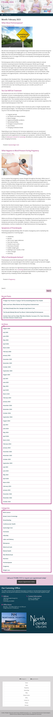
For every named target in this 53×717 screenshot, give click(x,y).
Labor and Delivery (8, 539)
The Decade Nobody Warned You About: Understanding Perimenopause (23, 312)
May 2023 (5, 474)
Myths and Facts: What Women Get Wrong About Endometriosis (21, 304)
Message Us (23, 679)
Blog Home (8, 14)
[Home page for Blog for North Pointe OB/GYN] (5, 9)
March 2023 (6, 482)
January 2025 (6, 401)
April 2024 (6, 436)
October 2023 (7, 459)
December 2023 (7, 451)
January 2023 (6, 490)
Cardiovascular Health (9, 524)
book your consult (12, 137)
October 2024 (7, 413)
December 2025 (7, 359)
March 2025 (6, 394)
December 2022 (7, 494)
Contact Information (35, 596)
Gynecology (26, 690)
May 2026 (5, 340)
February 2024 (7, 444)
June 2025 (6, 382)
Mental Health (7, 551)
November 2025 (7, 363)
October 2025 (7, 367)
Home (26, 682)
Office (26, 697)
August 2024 (6, 421)
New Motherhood (8, 554)
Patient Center (26, 695)
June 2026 (6, 336)
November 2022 (7, 498)
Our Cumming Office (11, 588)
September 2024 (7, 417)
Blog (27, 692)
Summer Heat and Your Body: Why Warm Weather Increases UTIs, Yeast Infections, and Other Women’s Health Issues (26, 316)
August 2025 (6, 374)
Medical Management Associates (33, 714)
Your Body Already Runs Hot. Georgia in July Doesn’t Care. (19, 308)
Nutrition (5, 558)
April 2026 (6, 344)
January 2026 (6, 355)
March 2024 (6, 440)
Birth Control (6, 512)
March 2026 (6, 347)
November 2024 (7, 409)
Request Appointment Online (26, 581)
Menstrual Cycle (7, 547)
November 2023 (7, 455)
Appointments (47, 7)
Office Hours (7, 605)
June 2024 (6, 428)
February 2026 (7, 351)
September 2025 (7, 371)
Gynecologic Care (14, 145)
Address (6, 596)
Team (26, 685)
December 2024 (7, 405)
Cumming (22, 137)
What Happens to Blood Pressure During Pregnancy (20, 150)
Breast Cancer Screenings (10, 516)
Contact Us (26, 700)
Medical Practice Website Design (17, 714)
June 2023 (6, 471)
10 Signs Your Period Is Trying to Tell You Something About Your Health (23, 300)
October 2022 (7, 501)
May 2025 (5, 386)
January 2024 (6, 448)
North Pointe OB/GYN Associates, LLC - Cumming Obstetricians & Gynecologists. (32, 712)
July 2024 (5, 424)
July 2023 (5, 467)
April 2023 (6, 478)
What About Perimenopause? (12, 23)
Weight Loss (6, 570)
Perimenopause (7, 562)
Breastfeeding (7, 520)
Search (3, 288)
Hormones (6, 531)
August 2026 (6, 328)
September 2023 (7, 463)
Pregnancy (12, 279)
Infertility (5, 535)
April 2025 (6, 390)
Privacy (26, 702)
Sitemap (26, 705)
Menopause (6, 543)
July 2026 (5, 332)
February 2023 (7, 486)
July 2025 (5, 378)
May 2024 (5, 432)
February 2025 (7, 398)
